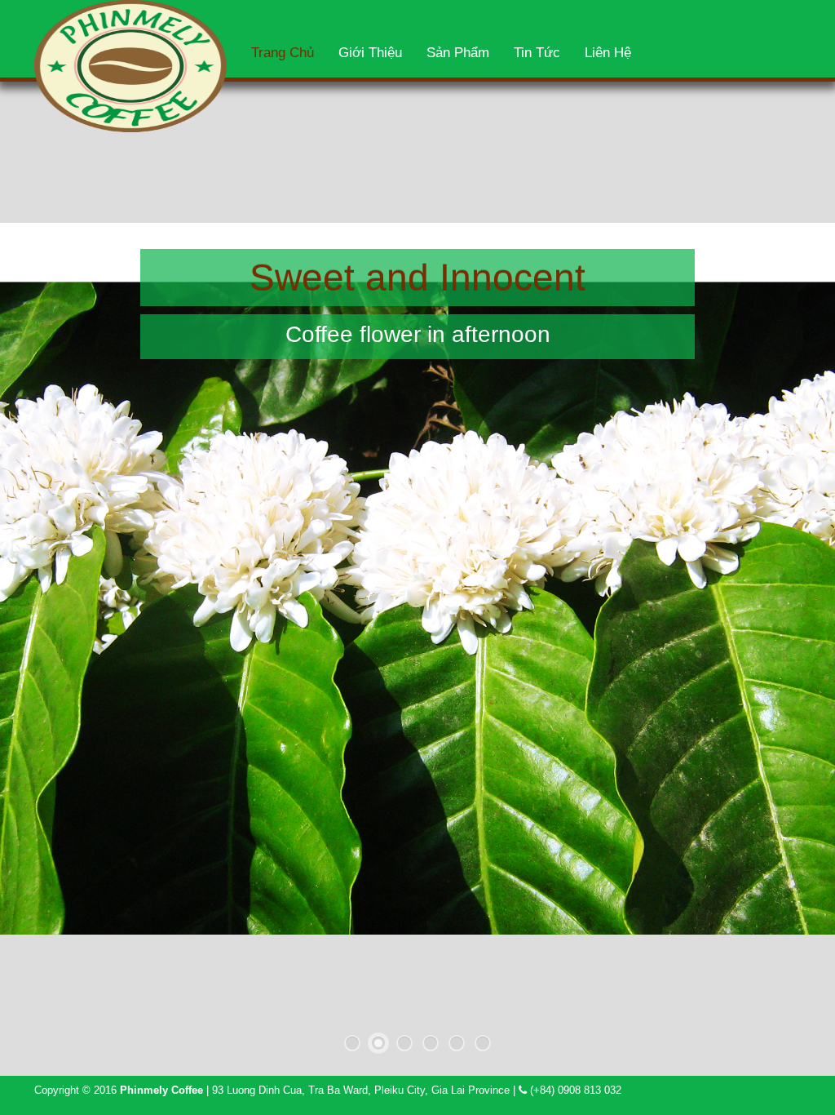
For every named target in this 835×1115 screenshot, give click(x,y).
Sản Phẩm (457, 52)
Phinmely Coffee (161, 1090)
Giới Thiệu (370, 52)
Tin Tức (537, 52)
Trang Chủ (282, 52)
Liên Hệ (608, 52)
